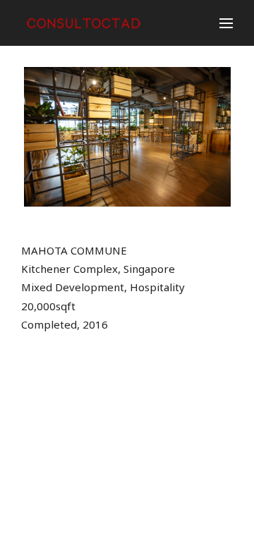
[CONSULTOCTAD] (87, 23)
